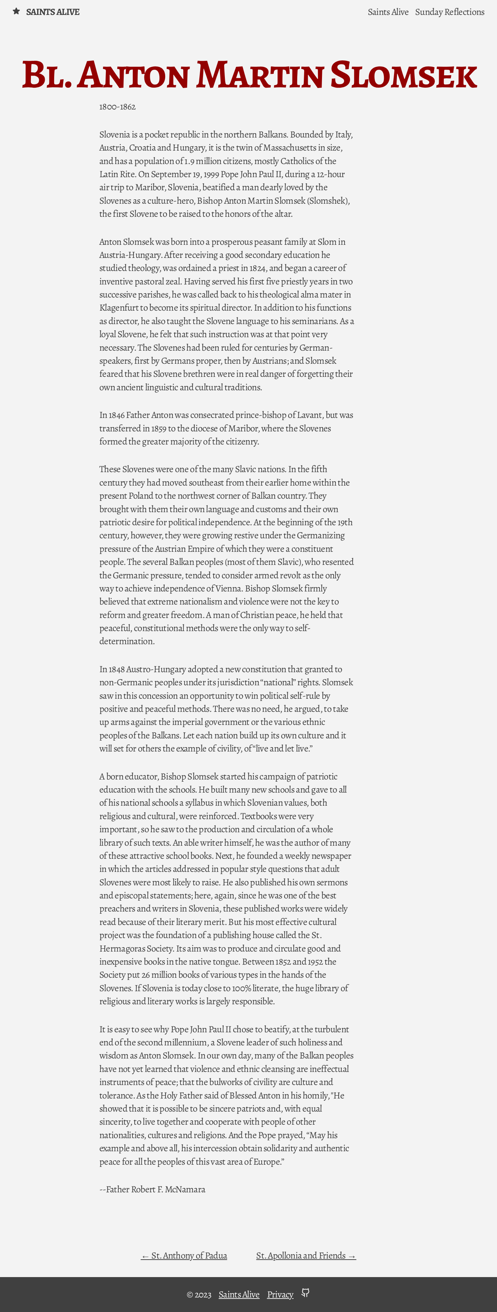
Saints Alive (53, 11)
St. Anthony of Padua (188, 1255)
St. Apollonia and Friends (301, 1255)
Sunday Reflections (449, 11)
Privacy (280, 1294)
